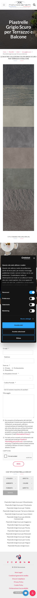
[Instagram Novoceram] (12, 562)
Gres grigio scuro (26, 52)
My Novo (18, 592)
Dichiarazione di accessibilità (18, 588)
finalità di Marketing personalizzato (16, 440)
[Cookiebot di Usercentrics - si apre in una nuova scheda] (22, 258)
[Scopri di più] (18, 65)
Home (4, 52)
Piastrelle (11, 52)
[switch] (32, 298)
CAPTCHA (7, 451)
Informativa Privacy (23, 434)
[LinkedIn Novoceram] (24, 562)
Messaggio (7, 393)
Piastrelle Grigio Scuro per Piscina (18, 528)
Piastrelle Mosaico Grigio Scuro (18, 546)
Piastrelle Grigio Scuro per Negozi (18, 543)
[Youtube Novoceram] (29, 562)
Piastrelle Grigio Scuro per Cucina (18, 540)
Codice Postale (10, 383)
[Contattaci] (24, 65)
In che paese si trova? (11, 373)
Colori (18, 52)
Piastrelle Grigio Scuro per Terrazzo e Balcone (18, 511)
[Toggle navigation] (3, 5)
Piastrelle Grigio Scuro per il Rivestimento (18, 502)
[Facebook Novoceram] (8, 562)
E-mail (6, 348)
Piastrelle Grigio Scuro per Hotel (18, 531)
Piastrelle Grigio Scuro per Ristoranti (18, 534)
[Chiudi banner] (34, 258)
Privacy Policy (18, 582)
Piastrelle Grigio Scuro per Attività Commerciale (18, 518)
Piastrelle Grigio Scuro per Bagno (18, 525)
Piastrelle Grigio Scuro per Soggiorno (18, 522)
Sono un (6, 365)
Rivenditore (9, 370)
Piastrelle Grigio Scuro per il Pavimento (18, 505)
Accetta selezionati (18, 331)
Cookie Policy (18, 585)
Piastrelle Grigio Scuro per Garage (18, 537)
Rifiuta (18, 338)
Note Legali (18, 572)
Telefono (7, 357)
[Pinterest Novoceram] (20, 562)
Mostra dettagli (25, 319)
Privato (7, 368)
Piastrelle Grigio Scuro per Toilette (18, 508)
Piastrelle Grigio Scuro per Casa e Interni (18, 514)
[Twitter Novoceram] (16, 562)
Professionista (19, 368)
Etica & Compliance (18, 579)
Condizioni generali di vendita (18, 575)
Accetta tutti (18, 325)
